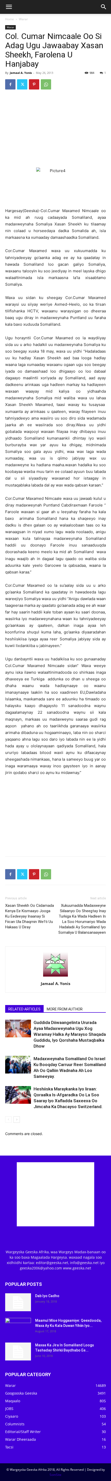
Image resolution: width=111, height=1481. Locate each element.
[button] (9, 7)
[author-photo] (55, 976)
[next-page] (16, 1119)
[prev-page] (8, 1119)
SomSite (55, 1475)
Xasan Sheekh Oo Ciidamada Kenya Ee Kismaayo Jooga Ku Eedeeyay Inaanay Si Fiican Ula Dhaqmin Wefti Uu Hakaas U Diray (29, 916)
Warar (23, 19)
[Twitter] (22, 84)
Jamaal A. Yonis (21, 73)
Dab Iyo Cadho (47, 1296)
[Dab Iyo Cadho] (18, 1302)
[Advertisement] (55, 128)
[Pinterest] (34, 84)
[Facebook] (10, 84)
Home (9, 19)
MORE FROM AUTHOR (65, 1009)
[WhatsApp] (46, 84)
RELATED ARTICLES (24, 1009)
